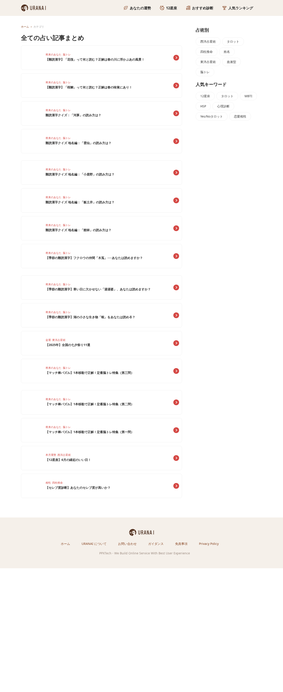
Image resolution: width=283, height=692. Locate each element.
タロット (233, 41)
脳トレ (205, 71)
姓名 (227, 51)
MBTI (248, 96)
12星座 (205, 96)
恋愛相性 (240, 116)
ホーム (65, 543)
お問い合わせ (127, 543)
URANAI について (94, 543)
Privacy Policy (209, 543)
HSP (203, 106)
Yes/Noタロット (211, 116)
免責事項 (181, 543)
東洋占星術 (208, 61)
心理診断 (223, 106)
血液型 (231, 61)
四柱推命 (206, 51)
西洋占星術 (208, 41)
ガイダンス (156, 543)
